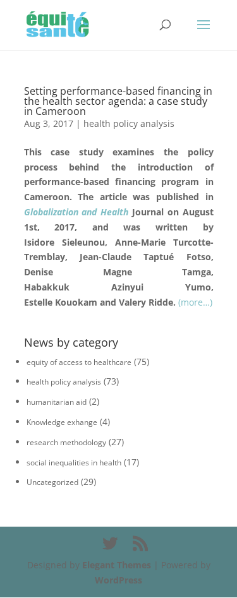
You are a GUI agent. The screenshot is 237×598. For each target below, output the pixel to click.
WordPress (118, 580)
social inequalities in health (74, 462)
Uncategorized (52, 482)
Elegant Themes (116, 565)
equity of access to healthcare (79, 362)
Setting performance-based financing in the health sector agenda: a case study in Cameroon (118, 101)
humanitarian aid (57, 402)
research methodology (66, 442)
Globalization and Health (76, 212)
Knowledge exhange (62, 422)
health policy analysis (128, 123)
